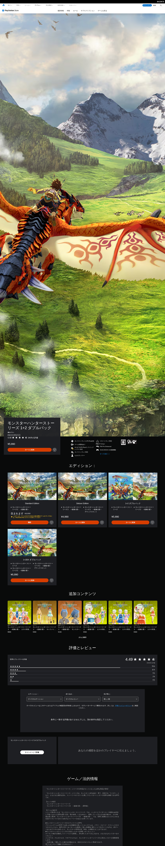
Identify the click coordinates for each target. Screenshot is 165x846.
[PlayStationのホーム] (3, 5)
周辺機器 (49, 5)
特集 (68, 11)
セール (75, 11)
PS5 (17, 5)
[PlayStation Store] (11, 10)
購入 (9, 5)
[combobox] (45, 699)
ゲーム (27, 5)
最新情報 (60, 5)
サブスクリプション (88, 11)
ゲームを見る (102, 11)
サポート (72, 5)
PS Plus (37, 5)
